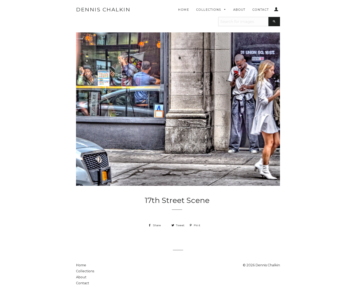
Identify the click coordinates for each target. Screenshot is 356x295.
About (239, 10)
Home (183, 10)
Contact (260, 10)
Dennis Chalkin (103, 9)
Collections (209, 10)
